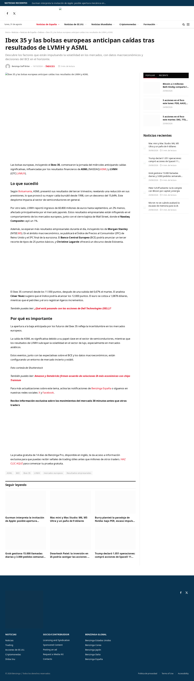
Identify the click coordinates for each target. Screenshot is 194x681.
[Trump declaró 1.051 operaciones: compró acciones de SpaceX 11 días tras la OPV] (115, 538)
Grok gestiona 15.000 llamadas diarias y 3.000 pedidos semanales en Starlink (25, 555)
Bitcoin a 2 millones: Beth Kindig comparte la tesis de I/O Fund (175, 85)
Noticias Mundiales (101, 24)
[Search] (183, 24)
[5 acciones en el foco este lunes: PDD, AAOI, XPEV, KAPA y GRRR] (151, 104)
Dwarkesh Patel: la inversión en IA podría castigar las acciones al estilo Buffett (70, 555)
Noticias (15, 32)
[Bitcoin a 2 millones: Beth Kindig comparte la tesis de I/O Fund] (151, 88)
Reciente (163, 75)
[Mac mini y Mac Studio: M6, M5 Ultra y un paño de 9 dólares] (70, 502)
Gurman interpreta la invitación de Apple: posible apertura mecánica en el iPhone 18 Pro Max (70, 3)
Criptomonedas (127, 24)
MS (20, 233)
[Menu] (188, 24)
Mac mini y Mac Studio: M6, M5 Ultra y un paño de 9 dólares (68, 519)
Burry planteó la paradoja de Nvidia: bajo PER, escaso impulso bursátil (114, 519)
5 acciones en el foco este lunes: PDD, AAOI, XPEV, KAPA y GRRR (174, 102)
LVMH (37, 473)
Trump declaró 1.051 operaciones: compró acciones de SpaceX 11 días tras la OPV (115, 555)
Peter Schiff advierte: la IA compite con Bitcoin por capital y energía (165, 189)
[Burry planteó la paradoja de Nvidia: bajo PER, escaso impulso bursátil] (115, 502)
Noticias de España (46, 24)
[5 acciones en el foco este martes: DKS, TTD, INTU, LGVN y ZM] (151, 120)
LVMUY (21, 173)
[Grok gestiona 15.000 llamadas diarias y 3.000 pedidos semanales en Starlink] (25, 538)
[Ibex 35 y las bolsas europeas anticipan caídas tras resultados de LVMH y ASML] (70, 115)
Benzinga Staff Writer (21, 66)
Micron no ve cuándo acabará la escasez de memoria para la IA (164, 204)
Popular (150, 75)
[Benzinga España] (97, 13)
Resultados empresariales (79, 473)
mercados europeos (53, 473)
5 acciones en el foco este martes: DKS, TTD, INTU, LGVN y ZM (174, 118)
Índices (41, 32)
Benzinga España (101, 388)
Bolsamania (25, 191)
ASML (103, 169)
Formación (149, 24)
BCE (18, 473)
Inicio (7, 32)
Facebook (48, 392)
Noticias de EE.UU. (74, 24)
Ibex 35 (26, 473)
